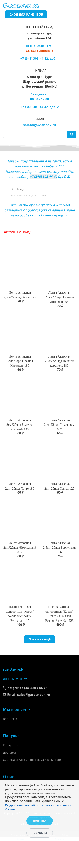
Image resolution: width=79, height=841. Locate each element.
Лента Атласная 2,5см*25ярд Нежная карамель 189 (59, 361)
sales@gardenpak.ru (39, 125)
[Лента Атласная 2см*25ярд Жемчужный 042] (19, 518)
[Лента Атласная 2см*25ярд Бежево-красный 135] (19, 395)
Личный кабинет (15, 679)
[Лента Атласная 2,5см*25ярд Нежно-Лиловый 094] (59, 268)
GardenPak (13, 670)
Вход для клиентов (26, 14)
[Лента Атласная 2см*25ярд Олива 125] (59, 459)
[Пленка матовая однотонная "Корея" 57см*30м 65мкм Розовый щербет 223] (59, 582)
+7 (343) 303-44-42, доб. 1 (39, 58)
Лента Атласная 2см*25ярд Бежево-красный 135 (19, 424)
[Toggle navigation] (72, 14)
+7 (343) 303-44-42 (43, 176)
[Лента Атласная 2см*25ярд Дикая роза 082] (59, 395)
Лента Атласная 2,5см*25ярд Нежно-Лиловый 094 (59, 297)
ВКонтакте (10, 719)
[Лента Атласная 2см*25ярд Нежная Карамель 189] (19, 332)
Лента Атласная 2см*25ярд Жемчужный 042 (19, 547)
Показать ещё (40, 639)
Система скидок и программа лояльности (32, 760)
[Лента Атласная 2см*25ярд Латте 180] (19, 459)
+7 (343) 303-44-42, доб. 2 (39, 107)
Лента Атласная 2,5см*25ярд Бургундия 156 (59, 547)
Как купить (10, 745)
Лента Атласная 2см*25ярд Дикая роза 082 (59, 424)
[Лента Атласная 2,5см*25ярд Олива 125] (19, 268)
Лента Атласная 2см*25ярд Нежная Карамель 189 (20, 361)
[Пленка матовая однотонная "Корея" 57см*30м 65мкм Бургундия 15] (19, 582)
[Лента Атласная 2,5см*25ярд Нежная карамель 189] (59, 332)
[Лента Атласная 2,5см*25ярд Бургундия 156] (59, 518)
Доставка (9, 752)
